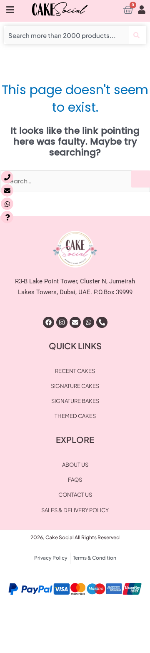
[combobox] (66, 35)
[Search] (137, 35)
